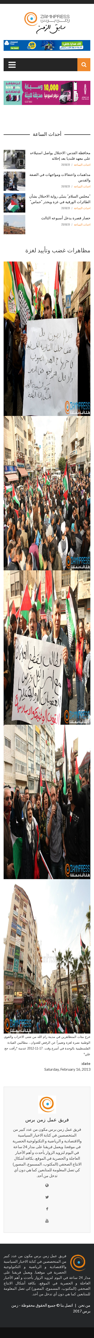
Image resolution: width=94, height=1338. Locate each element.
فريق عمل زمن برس (47, 1119)
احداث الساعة (82, 165)
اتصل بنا (67, 1305)
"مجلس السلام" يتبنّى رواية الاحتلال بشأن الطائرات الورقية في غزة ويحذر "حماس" (59, 198)
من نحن (84, 1305)
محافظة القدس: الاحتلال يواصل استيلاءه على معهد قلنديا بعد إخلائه (60, 155)
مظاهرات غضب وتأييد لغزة (57, 249)
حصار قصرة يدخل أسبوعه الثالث (65, 217)
